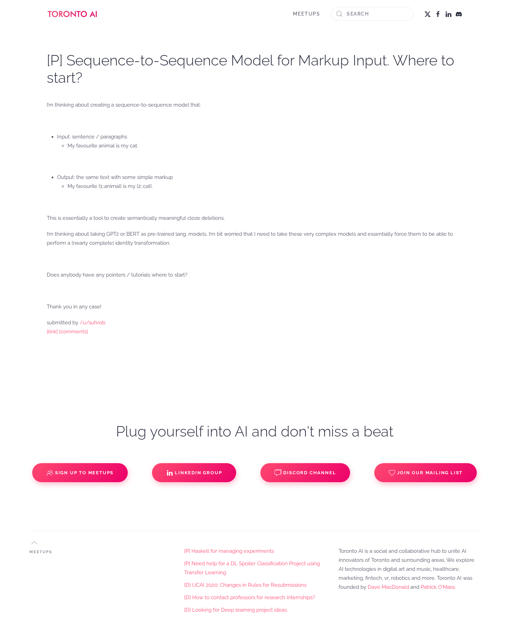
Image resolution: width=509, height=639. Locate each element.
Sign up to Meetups (84, 472)
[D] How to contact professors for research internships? (249, 597)
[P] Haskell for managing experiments (229, 551)
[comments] (73, 331)
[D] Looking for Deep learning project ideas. (236, 610)
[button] (34, 542)
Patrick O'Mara (438, 587)
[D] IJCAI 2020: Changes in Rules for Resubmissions (245, 585)
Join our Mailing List (430, 472)
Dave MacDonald (388, 587)
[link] (52, 331)
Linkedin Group (198, 472)
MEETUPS (306, 14)
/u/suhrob (92, 323)
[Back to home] (73, 14)
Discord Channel (309, 472)
